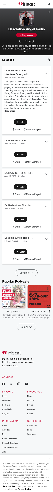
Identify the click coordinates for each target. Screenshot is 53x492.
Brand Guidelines (9, 438)
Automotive (32, 425)
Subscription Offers (10, 447)
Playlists (6, 413)
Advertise (6, 429)
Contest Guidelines (10, 443)
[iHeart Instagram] (18, 383)
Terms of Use (9, 486)
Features (31, 400)
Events (30, 404)
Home (29, 429)
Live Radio (6, 400)
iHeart (4, 396)
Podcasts (6, 404)
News (29, 396)
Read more (9, 110)
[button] (21, 122)
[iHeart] (26, 4)
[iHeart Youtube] (26, 383)
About (4, 425)
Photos (30, 413)
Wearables (31, 434)
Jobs (4, 451)
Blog (4, 434)
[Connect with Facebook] (3, 383)
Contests (31, 409)
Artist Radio (7, 409)
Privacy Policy (24, 489)
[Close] (49, 459)
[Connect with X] (11, 383)
